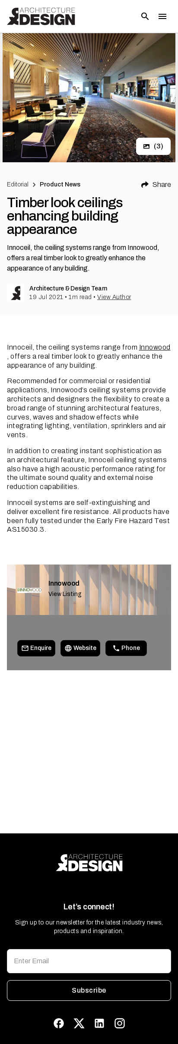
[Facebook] (59, 1023)
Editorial (18, 184)
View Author (114, 297)
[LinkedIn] (99, 1023)
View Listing (65, 594)
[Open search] (145, 16)
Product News (60, 184)
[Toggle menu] (162, 16)
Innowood (155, 347)
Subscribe (89, 990)
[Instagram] (120, 1023)
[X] (79, 1023)
